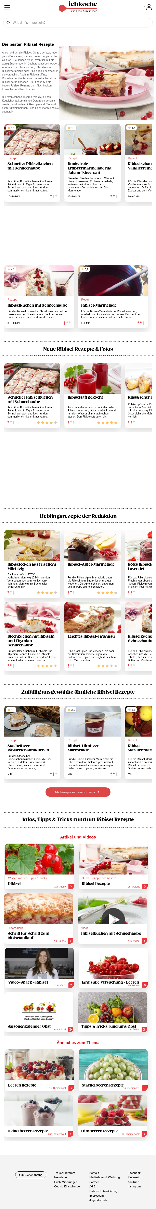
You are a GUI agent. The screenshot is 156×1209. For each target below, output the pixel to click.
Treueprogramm (64, 1172)
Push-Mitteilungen (65, 1182)
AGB (92, 1186)
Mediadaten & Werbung (104, 1177)
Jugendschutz (98, 1200)
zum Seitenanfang (30, 1174)
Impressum (96, 1195)
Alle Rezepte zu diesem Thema (75, 792)
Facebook (134, 1172)
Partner (94, 1182)
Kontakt (94, 1172)
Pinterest (133, 1177)
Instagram (134, 1186)
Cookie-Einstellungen (67, 1186)
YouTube (133, 1182)
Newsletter (61, 1177)
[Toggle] (147, 7)
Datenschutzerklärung (103, 1191)
